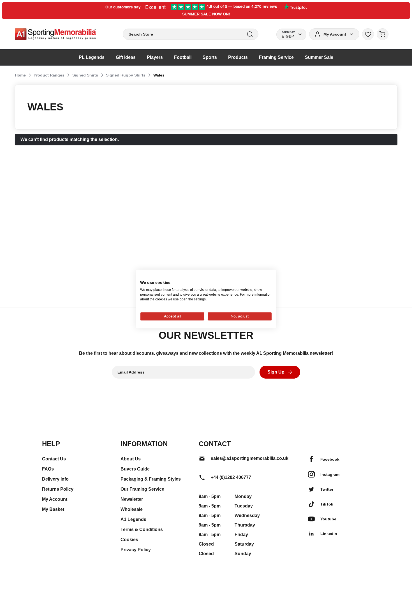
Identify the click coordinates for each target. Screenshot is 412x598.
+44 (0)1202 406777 (231, 477)
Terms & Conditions (142, 529)
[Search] (250, 34)
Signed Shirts (85, 75)
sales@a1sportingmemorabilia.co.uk (249, 458)
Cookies (129, 539)
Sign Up (275, 372)
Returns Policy (57, 489)
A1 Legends (133, 519)
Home (20, 75)
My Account (54, 499)
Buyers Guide (135, 469)
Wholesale (132, 509)
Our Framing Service (142, 489)
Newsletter (132, 499)
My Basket (53, 509)
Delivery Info (55, 479)
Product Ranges (49, 75)
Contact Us (54, 458)
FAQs (48, 469)
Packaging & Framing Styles (151, 479)
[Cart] (382, 34)
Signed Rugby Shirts (125, 75)
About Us (131, 458)
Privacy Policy (136, 549)
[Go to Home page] (55, 34)
